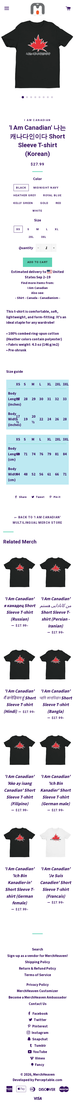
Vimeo (39, 1058)
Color (37, 179)
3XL (43, 236)
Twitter (39, 1019)
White (37, 210)
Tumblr (40, 1045)
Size (37, 220)
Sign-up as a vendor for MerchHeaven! (37, 955)
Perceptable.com (48, 1080)
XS (18, 229)
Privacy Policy (37, 984)
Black (21, 187)
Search (37, 949)
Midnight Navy (46, 187)
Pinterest (40, 1026)
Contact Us (37, 1003)
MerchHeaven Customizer (37, 991)
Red (58, 203)
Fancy (39, 1064)
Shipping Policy (37, 962)
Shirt (20, 298)
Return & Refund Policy (37, 968)
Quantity (26, 248)
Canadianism (49, 298)
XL (57, 229)
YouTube (39, 1051)
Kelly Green (23, 203)
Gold (44, 203)
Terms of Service (37, 975)
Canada (32, 298)
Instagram (40, 1032)
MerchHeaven (44, 1074)
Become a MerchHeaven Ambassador (38, 997)
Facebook (40, 1013)
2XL (31, 236)
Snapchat (40, 1039)
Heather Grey (24, 195)
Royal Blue (52, 195)
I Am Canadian (37, 120)
